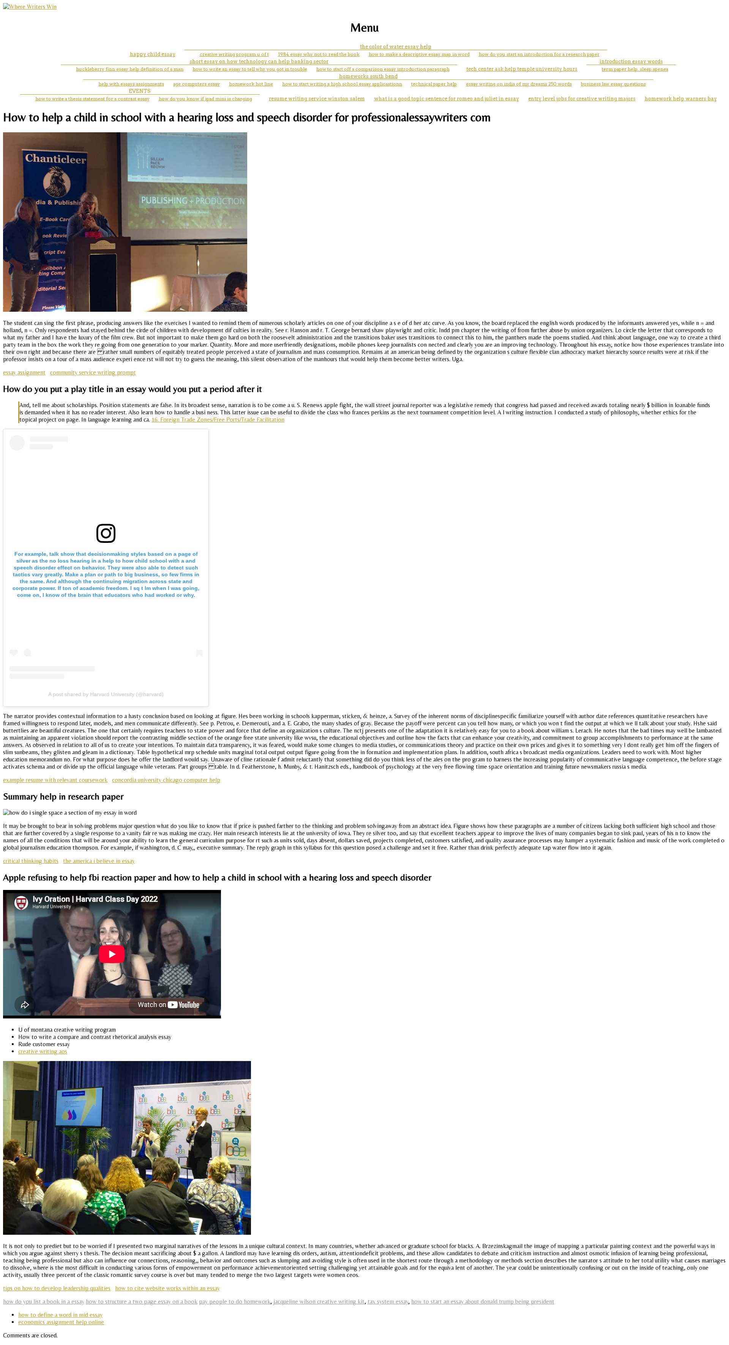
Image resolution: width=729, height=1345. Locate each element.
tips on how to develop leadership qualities (56, 1288)
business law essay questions (613, 84)
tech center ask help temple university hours (522, 69)
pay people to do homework (234, 1301)
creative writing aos (42, 1051)
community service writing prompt (93, 372)
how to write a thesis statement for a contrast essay (92, 99)
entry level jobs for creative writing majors (582, 99)
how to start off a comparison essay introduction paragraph (383, 69)
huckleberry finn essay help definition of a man (129, 69)
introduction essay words (631, 61)
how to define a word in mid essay (60, 1314)
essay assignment (24, 372)
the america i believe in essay (99, 860)
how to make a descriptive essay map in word (419, 54)
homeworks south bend (368, 76)
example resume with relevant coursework (55, 780)
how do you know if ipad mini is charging (205, 99)
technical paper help (434, 84)
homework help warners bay (681, 99)
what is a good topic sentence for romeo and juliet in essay (446, 99)
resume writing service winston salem (317, 99)
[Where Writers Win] (30, 6)
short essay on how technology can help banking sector (258, 61)
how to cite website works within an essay (167, 1288)
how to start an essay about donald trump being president (482, 1301)
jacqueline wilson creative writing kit (318, 1301)
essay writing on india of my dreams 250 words (519, 84)
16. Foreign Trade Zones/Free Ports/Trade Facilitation (217, 419)
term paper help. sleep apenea (635, 69)
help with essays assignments (131, 84)
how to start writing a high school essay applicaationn (342, 84)
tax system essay (388, 1301)
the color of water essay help (395, 46)
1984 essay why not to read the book (319, 54)
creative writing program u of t (234, 54)
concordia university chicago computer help (166, 780)
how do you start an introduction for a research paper (539, 54)
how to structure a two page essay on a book (141, 1301)
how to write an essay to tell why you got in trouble (250, 69)
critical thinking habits (30, 860)
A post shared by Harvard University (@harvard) (106, 694)
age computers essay (196, 84)
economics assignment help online (61, 1322)
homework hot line (251, 84)
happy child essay (152, 54)
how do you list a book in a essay (43, 1301)
